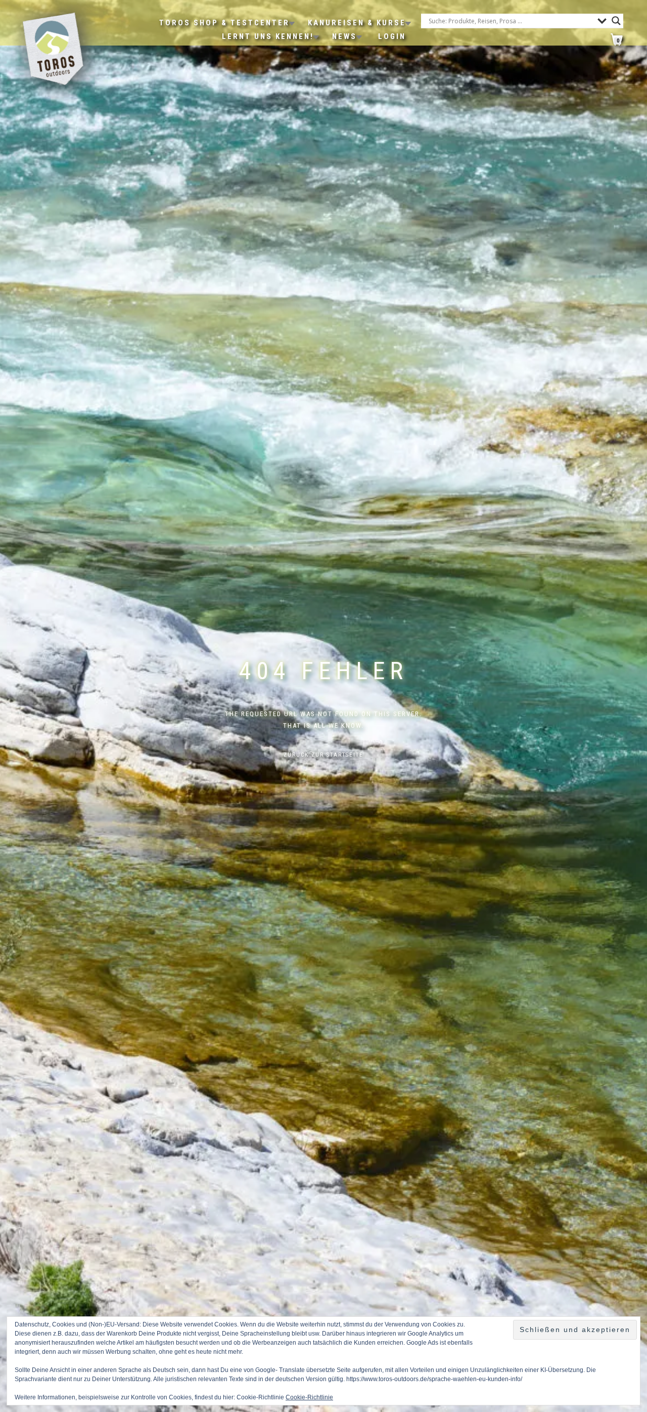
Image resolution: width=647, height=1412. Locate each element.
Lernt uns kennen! (268, 36)
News (344, 36)
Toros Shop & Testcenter (224, 22)
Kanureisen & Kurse (357, 22)
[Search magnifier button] (616, 21)
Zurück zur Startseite (323, 755)
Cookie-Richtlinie (309, 1397)
